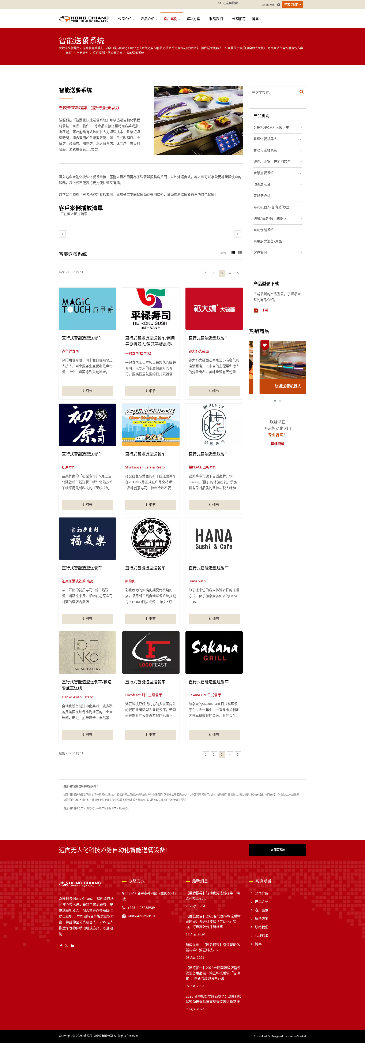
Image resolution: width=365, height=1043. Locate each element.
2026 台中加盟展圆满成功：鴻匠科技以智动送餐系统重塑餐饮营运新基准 (213, 999)
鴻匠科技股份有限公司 (98, 1036)
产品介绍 (148, 18)
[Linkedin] (72, 945)
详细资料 (277, 443)
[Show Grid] (233, 253)
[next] (237, 234)
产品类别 (82, 53)
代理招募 (239, 18)
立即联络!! (277, 850)
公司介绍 (125, 18)
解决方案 (194, 18)
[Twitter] (66, 945)
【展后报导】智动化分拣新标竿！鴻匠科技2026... (213, 896)
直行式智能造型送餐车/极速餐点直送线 (87, 685)
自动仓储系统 (263, 230)
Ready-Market (297, 1036)
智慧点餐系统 (263, 173)
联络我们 (216, 18)
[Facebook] (61, 945)
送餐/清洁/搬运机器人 (270, 218)
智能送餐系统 (135, 53)
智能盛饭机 (261, 196)
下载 (264, 310)
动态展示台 (261, 184)
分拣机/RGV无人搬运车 (271, 127)
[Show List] (240, 253)
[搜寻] (220, 3)
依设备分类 (115, 53)
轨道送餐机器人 (265, 139)
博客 (256, 18)
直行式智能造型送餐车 (82, 338)
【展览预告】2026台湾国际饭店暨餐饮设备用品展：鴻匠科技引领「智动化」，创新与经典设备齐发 (213, 973)
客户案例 (171, 18)
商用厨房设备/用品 (267, 241)
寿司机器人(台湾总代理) (271, 207)
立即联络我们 (121, 808)
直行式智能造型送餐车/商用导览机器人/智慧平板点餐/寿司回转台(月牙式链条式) (150, 341)
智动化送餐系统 (265, 150)
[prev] (62, 234)
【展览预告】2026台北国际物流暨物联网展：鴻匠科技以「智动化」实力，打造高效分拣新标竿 (213, 921)
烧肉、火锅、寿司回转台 (272, 162)
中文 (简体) (291, 4)
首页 (69, 53)
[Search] (301, 92)
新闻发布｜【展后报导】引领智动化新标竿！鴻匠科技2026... (213, 947)
